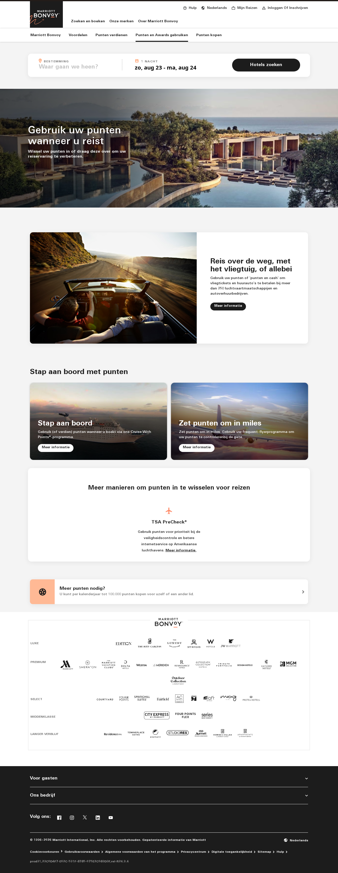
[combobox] (79, 67)
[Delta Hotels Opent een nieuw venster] (125, 667)
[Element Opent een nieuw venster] (155, 735)
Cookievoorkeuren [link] (44, 851)
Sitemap (264, 851)
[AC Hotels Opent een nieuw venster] (179, 701)
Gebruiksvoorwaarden (82, 851)
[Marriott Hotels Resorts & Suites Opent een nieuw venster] (66, 667)
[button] (214, 7)
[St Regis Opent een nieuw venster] (194, 646)
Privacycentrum (193, 851)
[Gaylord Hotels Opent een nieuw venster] (266, 670)
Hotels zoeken (266, 65)
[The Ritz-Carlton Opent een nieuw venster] (149, 646)
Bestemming (81, 61)
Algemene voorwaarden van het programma (140, 851)
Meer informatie (230, 305)
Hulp (280, 851)
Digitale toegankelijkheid (232, 851)
